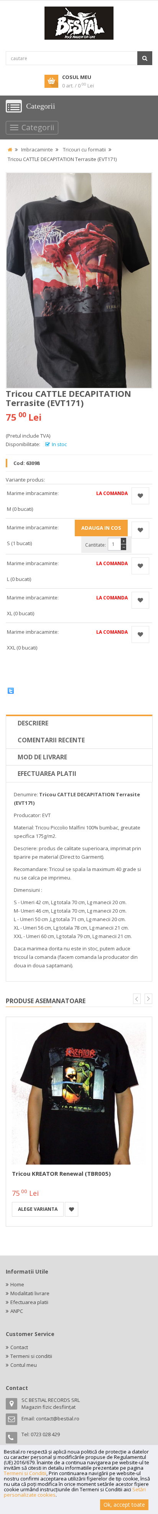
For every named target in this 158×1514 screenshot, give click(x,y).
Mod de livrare (42, 757)
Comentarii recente (51, 740)
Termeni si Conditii (25, 1473)
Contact (19, 1347)
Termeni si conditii (31, 1356)
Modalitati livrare (29, 1293)
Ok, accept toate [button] (124, 1504)
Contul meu (23, 1364)
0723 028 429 (45, 1434)
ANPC (16, 1311)
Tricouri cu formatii (84, 149)
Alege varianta (38, 1209)
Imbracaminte (37, 149)
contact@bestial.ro (57, 1418)
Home (17, 1284)
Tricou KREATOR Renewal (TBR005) (61, 1173)
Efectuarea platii (47, 773)
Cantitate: (95, 545)
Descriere (33, 723)
